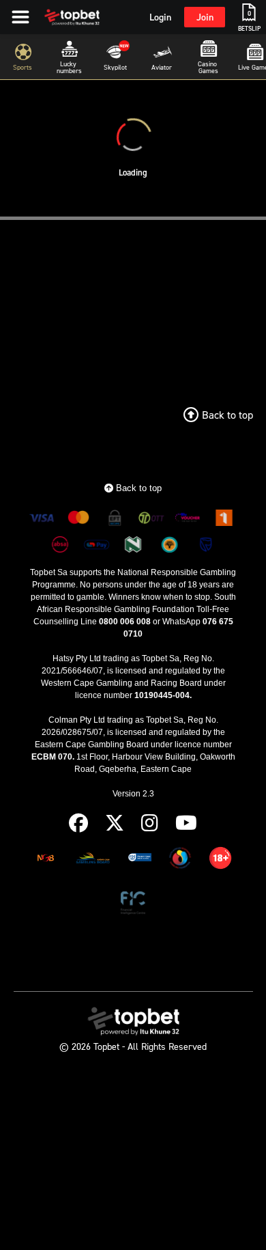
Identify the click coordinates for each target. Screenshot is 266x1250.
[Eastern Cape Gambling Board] (92, 860)
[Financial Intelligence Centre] (133, 905)
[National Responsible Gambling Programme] (180, 860)
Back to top (137, 488)
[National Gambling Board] (45, 860)
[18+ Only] (220, 860)
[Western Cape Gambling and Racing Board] (139, 860)
